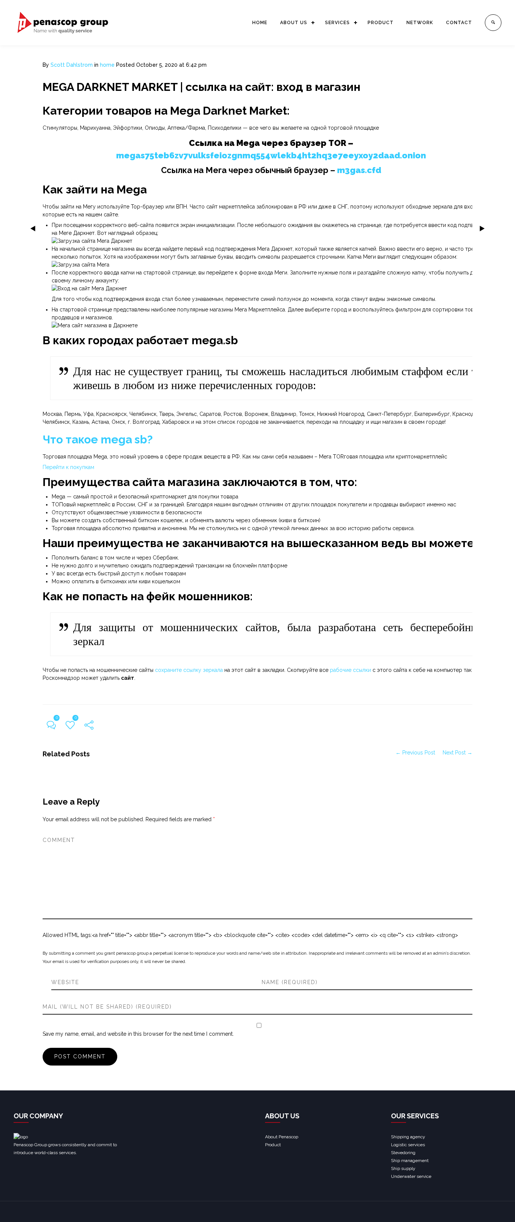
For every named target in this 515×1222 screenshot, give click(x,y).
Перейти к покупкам (68, 467)
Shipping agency (408, 1136)
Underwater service (411, 1176)
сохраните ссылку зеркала (189, 670)
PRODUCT (381, 22)
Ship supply (403, 1168)
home (107, 65)
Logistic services (408, 1144)
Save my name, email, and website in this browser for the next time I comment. (138, 1034)
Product (273, 1144)
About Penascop (281, 1136)
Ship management (410, 1160)
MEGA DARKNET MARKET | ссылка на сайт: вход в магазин (201, 87)
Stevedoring (403, 1152)
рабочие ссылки (350, 670)
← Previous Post (415, 753)
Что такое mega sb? (98, 439)
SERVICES (337, 22)
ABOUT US (293, 22)
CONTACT (459, 22)
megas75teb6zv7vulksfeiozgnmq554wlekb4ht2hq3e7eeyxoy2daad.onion (271, 155)
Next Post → (457, 753)
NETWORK (419, 22)
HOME (259, 22)
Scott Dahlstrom (72, 65)
